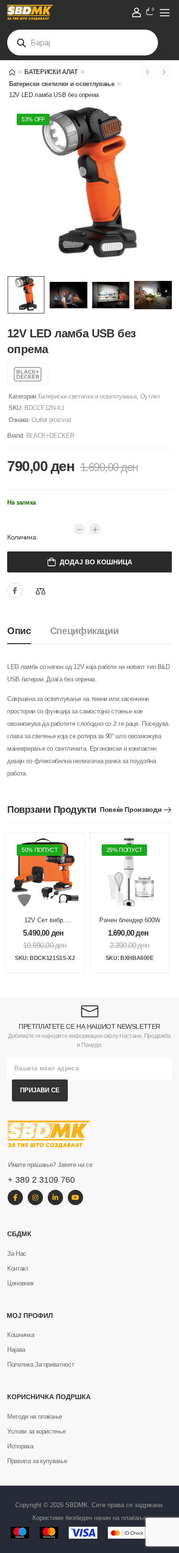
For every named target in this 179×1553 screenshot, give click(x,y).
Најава (16, 1349)
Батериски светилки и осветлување (62, 83)
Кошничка (20, 1334)
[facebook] (15, 1197)
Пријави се (40, 1090)
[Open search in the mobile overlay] (82, 42)
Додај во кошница (96, 562)
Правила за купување (37, 1461)
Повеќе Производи (130, 809)
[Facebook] (14, 590)
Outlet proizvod (51, 419)
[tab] (28, 631)
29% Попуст (124, 850)
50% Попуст (39, 850)
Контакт (18, 1268)
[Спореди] (40, 591)
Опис (19, 631)
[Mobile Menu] (164, 12)
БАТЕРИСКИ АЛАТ (50, 71)
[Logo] (83, 12)
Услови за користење (36, 1431)
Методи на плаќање (34, 1416)
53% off (33, 119)
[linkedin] (55, 1197)
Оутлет (150, 396)
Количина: (22, 537)
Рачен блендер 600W (129, 920)
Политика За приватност (40, 1364)
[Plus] (95, 529)
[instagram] (35, 1197)
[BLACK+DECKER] (27, 374)
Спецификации (84, 631)
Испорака (20, 1446)
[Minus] (79, 529)
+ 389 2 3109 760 (41, 1180)
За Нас (16, 1253)
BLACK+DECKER (50, 435)
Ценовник (20, 1283)
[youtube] (75, 1197)
